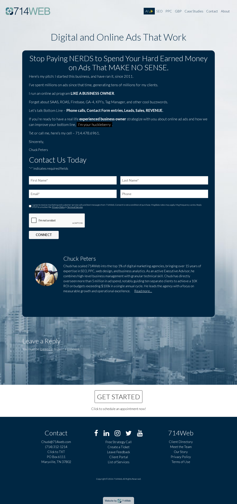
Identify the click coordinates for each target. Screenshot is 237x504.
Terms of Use (180, 462)
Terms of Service (75, 207)
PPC (169, 11)
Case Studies (194, 11)
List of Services (118, 462)
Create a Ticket (119, 447)
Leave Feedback (118, 452)
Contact (212, 11)
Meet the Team (181, 447)
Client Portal (118, 457)
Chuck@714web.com (56, 442)
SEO (159, 11)
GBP (178, 11)
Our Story (181, 452)
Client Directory (181, 442)
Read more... (143, 291)
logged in (46, 349)
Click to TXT (56, 452)
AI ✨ (149, 11)
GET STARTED (118, 397)
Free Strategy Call (118, 442)
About (225, 11)
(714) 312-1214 (56, 447)
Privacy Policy (58, 207)
